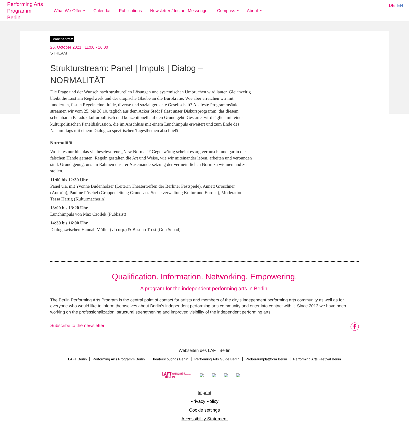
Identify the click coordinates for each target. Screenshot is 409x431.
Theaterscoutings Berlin (169, 359)
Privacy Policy (204, 401)
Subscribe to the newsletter (77, 325)
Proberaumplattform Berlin (266, 359)
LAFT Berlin (78, 359)
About (253, 10)
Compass (226, 10)
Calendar (102, 10)
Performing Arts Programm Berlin (25, 10)
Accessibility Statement (204, 419)
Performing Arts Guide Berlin (216, 359)
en (400, 5)
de (392, 5)
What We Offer (68, 10)
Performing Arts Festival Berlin (317, 359)
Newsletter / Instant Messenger (179, 10)
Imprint (204, 392)
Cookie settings (204, 410)
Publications (130, 10)
